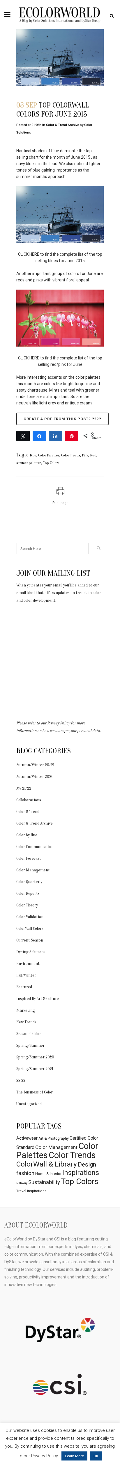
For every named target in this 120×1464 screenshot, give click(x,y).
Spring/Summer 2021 (34, 1068)
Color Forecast (28, 858)
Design (87, 1164)
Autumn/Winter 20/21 (35, 764)
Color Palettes (48, 455)
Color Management (33, 870)
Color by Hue (26, 835)
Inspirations (80, 1173)
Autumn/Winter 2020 (35, 776)
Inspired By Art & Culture (37, 998)
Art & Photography (53, 1138)
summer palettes (28, 463)
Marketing (25, 1010)
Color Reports (28, 893)
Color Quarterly (29, 881)
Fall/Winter (26, 975)
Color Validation (29, 916)
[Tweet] (23, 435)
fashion (25, 1173)
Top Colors (51, 463)
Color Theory (27, 905)
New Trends (26, 1022)
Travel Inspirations (31, 1191)
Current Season (29, 940)
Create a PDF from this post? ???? (62, 419)
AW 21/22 (23, 788)
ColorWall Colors (29, 928)
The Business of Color (34, 1092)
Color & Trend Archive (62, 125)
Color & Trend (27, 811)
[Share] (39, 435)
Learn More (74, 1456)
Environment (28, 963)
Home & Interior (48, 1173)
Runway (21, 1183)
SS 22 (20, 1080)
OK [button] (95, 1456)
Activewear (27, 1138)
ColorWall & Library (46, 1164)
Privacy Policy (58, 723)
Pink (85, 455)
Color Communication (35, 846)
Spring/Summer (30, 1045)
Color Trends (70, 455)
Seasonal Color (28, 1033)
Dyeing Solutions (30, 951)
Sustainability (44, 1182)
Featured (24, 986)
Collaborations (28, 799)
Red (93, 455)
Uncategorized (29, 1103)
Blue (33, 455)
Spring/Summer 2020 (35, 1057)
